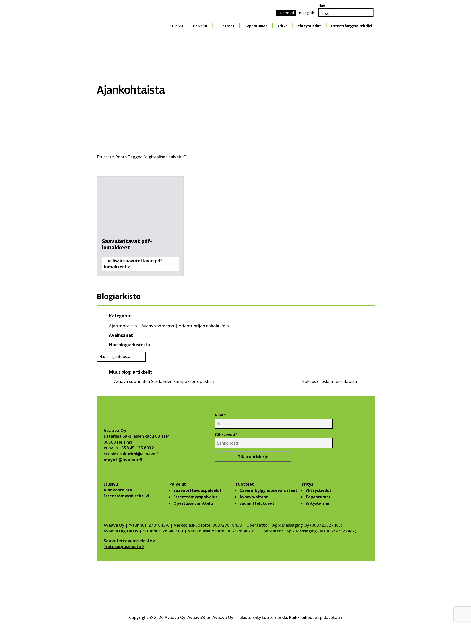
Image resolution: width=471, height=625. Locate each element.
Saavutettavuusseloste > (130, 540)
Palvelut (200, 25)
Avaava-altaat (253, 497)
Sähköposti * (226, 434)
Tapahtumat (256, 25)
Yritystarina (317, 503)
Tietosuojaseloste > (124, 546)
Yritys (282, 25)
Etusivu (176, 25)
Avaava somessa (157, 325)
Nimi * (220, 415)
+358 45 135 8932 (136, 448)
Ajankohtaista (123, 325)
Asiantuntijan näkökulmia (204, 325)
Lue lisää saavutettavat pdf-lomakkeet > (134, 264)
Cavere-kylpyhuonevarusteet (268, 490)
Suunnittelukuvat (256, 503)
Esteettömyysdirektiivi (351, 25)
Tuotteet (226, 25)
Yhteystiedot (309, 25)
